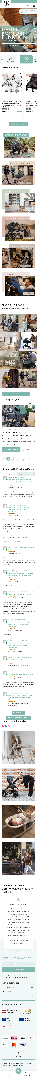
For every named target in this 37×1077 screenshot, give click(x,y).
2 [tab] (18, 951)
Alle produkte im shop (19, 45)
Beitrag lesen (11, 450)
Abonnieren (18, 969)
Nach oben (18, 1056)
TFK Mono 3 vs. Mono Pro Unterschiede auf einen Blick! (16, 434)
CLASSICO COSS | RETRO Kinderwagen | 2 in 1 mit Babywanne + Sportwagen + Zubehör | (11, 104)
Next (35, 59)
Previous (2, 59)
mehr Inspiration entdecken (16, 394)
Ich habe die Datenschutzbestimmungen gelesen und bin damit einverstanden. (17, 976)
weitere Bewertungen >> (18, 717)
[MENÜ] (33, 5)
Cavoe (29, 98)
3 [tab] (20, 951)
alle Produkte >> (18, 124)
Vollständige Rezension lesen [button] (11, 541)
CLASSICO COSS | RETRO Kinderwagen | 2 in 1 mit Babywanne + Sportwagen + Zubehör (21, 660)
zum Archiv (7, 463)
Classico (6, 98)
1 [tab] (16, 951)
